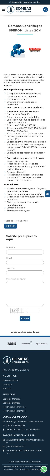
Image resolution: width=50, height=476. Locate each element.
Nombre (10, 247)
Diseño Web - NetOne (13, 467)
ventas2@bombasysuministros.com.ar (24, 421)
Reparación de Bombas (14, 411)
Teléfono (10, 268)
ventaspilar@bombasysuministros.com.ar (25, 441)
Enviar (25, 318)
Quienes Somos (10, 380)
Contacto (7, 384)
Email (9, 258)
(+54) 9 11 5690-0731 (15, 446)
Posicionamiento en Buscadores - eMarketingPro (23, 469)
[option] (10, 343)
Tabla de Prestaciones (16, 220)
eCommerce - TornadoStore (34, 467)
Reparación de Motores (14, 407)
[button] (47, 194)
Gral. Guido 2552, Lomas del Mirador (23, 429)
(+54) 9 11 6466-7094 (16, 425)
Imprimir (10, 226)
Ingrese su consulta (15, 279)
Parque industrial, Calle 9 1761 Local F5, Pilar (24, 451)
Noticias (7, 388)
